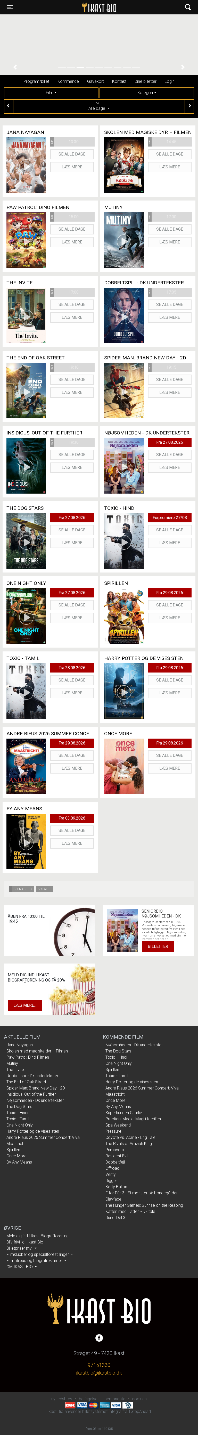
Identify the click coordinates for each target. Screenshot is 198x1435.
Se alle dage (72, 154)
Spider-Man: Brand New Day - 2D (35, 1088)
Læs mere (72, 167)
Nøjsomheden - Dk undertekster (35, 1100)
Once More (16, 1156)
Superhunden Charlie (123, 1112)
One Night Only (19, 1125)
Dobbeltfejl (115, 1162)
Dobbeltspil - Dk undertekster (32, 1075)
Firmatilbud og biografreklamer (34, 1260)
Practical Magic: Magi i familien (133, 1118)
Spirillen (13, 1149)
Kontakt (119, 81)
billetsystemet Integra (101, 1411)
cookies (139, 1398)
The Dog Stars (19, 1106)
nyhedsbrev (61, 1398)
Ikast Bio (72, 7)
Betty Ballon (116, 1186)
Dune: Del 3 (115, 1217)
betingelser (89, 1398)
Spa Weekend (118, 1125)
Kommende (68, 81)
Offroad (112, 1168)
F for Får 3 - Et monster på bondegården (141, 1193)
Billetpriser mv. (20, 1248)
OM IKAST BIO (20, 1266)
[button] (15, 67)
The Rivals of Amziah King (128, 1143)
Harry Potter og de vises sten (32, 1131)
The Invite (15, 1069)
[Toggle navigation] (188, 7)
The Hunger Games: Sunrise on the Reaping (144, 1205)
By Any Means (19, 1162)
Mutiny (12, 1063)
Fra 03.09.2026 (72, 818)
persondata (114, 1398)
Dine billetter (145, 81)
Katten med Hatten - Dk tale (130, 1211)
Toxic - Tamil (17, 1118)
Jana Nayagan (19, 1044)
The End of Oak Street (26, 1081)
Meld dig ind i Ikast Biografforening (37, 1235)
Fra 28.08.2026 (72, 667)
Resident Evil (116, 1156)
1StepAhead (139, 1411)
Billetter (158, 946)
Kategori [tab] (145, 92)
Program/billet (36, 81)
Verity (110, 1174)
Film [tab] (49, 92)
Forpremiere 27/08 (170, 517)
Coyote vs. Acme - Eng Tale (130, 1137)
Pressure (113, 1131)
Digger (111, 1180)
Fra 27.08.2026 (169, 442)
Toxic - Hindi (17, 1112)
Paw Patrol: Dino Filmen (27, 1057)
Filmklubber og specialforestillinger (38, 1254)
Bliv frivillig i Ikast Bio (24, 1242)
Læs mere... (24, 1005)
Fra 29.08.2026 (169, 592)
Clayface (113, 1199)
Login (170, 81)
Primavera (114, 1149)
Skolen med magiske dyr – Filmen (37, 1051)
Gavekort (95, 81)
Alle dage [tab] (97, 106)
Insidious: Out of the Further (31, 1094)
